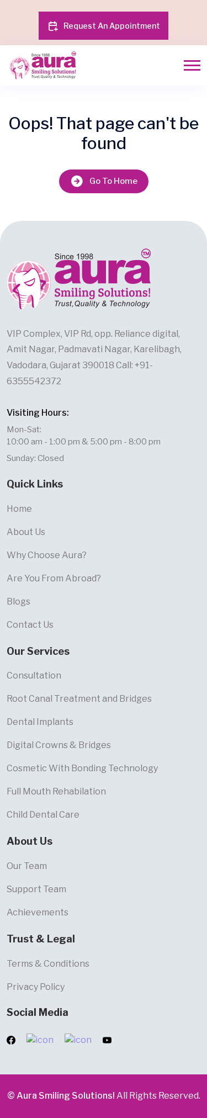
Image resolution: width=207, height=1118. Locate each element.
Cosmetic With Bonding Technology (82, 768)
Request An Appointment (111, 25)
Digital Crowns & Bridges (59, 745)
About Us (26, 532)
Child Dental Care (43, 814)
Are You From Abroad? (54, 578)
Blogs (18, 601)
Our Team (27, 866)
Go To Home (113, 181)
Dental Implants (40, 722)
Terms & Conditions (48, 963)
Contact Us (30, 624)
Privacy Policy (36, 987)
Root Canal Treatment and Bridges (79, 698)
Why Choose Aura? (47, 555)
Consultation (34, 675)
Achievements (37, 912)
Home (19, 509)
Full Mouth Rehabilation (56, 791)
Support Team (36, 889)
